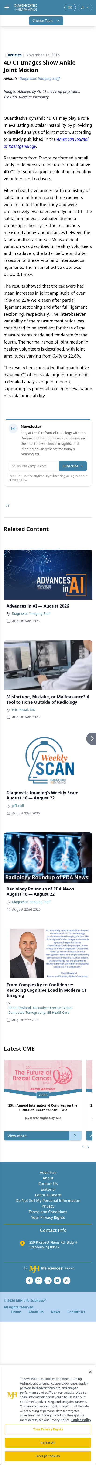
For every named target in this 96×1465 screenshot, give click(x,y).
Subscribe (70, 466)
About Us (36, 1311)
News (55, 1311)
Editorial (48, 1189)
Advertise (48, 1172)
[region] (48, 1415)
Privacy (48, 1206)
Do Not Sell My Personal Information (48, 1200)
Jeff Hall (18, 805)
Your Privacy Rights (48, 1217)
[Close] (90, 1372)
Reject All (48, 1443)
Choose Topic (43, 20)
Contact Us (48, 1183)
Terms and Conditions (48, 1211)
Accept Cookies (48, 1456)
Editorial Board (48, 1194)
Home (16, 1311)
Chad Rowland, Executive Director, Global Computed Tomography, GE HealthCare (40, 1010)
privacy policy (17, 480)
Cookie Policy (81, 1420)
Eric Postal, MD (23, 709)
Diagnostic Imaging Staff (31, 613)
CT (8, 505)
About (48, 1178)
